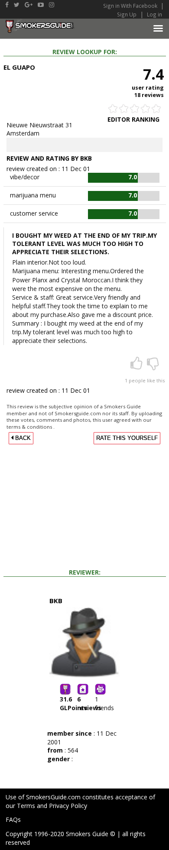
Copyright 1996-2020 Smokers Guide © (60, 834)
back (22, 438)
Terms (26, 806)
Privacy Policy (68, 806)
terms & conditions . (30, 426)
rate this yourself (127, 438)
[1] (137, 366)
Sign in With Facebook (131, 5)
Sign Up (126, 14)
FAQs (13, 819)
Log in (154, 14)
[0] (153, 366)
